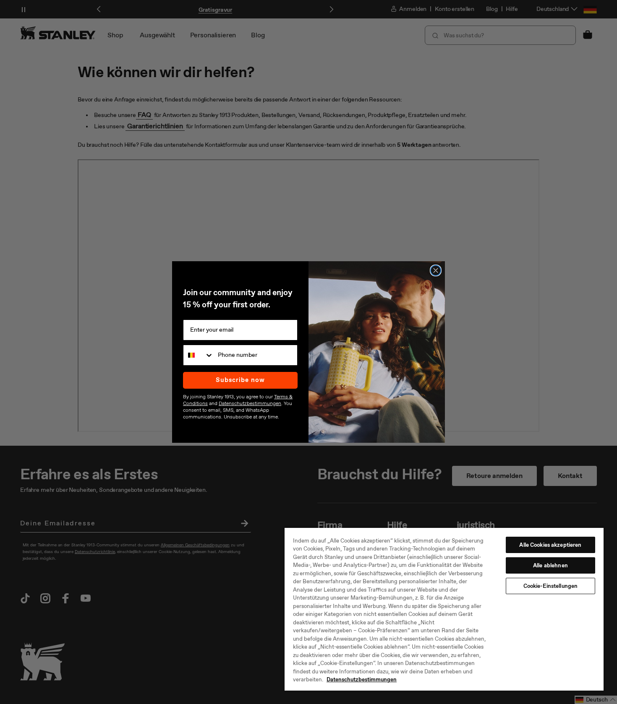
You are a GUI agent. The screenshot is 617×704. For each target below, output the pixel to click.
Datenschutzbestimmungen (362, 679)
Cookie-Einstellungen (550, 586)
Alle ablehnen (550, 565)
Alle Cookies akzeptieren (550, 545)
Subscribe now (240, 380)
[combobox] (198, 355)
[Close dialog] (436, 270)
